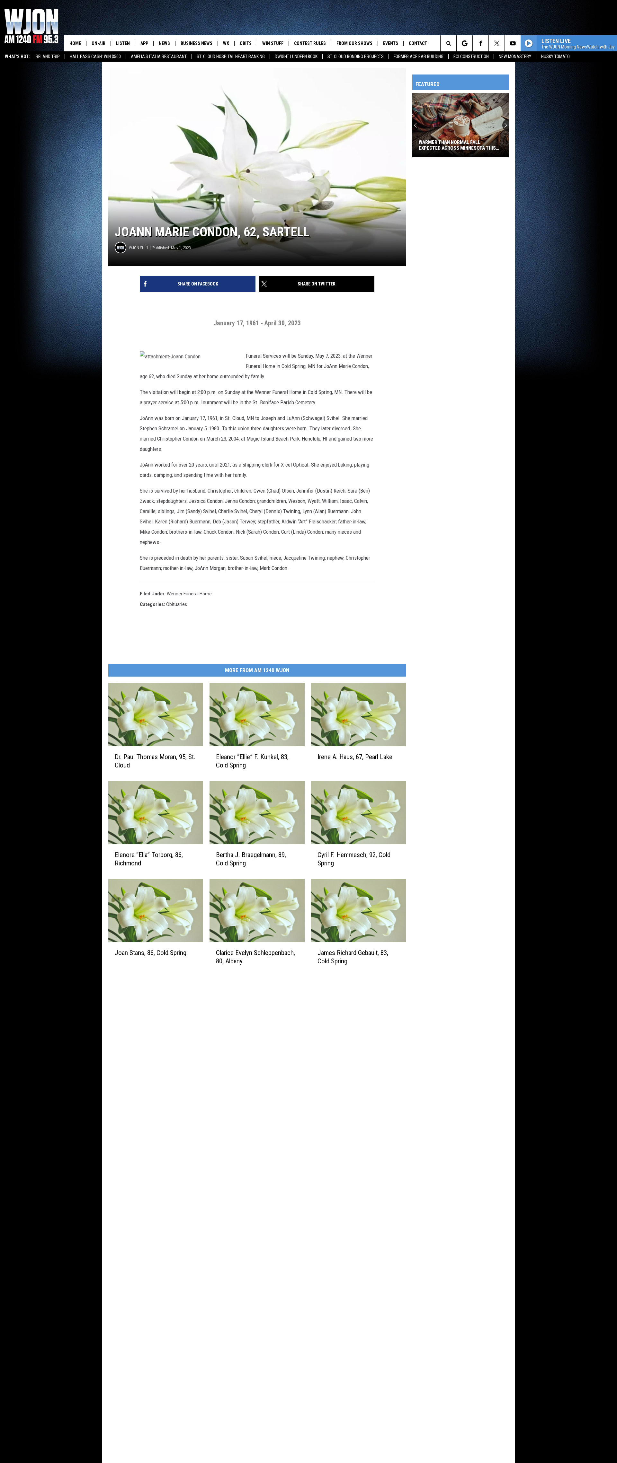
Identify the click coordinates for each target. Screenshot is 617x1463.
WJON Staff (138, 247)
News (164, 43)
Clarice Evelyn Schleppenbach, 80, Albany (255, 957)
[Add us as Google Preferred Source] (464, 43)
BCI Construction (471, 56)
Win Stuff (272, 43)
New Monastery (515, 56)
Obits (246, 43)
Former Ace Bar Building (418, 56)
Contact (418, 43)
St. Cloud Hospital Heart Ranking (231, 56)
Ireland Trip (47, 56)
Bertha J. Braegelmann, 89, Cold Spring (251, 859)
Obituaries (176, 604)
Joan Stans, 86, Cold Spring (150, 953)
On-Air (98, 43)
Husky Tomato (555, 56)
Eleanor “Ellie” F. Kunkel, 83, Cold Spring (252, 761)
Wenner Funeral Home (189, 593)
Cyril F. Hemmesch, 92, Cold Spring (353, 859)
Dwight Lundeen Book (296, 56)
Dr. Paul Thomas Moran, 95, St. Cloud (155, 761)
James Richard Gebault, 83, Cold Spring (352, 957)
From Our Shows (354, 43)
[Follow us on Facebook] (480, 43)
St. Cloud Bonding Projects (355, 56)
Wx (226, 43)
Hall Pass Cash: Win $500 (95, 56)
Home (75, 43)
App (144, 43)
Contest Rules (310, 43)
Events (390, 43)
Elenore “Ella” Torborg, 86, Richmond (149, 859)
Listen (123, 43)
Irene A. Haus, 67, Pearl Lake (354, 757)
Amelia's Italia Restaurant (159, 56)
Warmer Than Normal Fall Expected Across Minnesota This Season (457, 145)
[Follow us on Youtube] (513, 43)
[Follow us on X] (497, 43)
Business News (196, 43)
